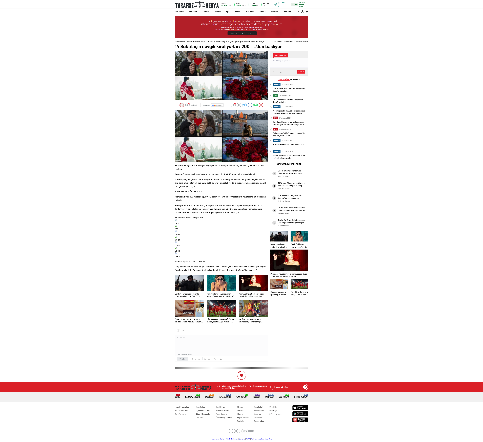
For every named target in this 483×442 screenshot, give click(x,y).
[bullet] (209, 358)
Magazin (210, 42)
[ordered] (205, 358)
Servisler (193, 11)
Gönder (182, 359)
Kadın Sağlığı (220, 42)
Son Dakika (179, 11)
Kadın (237, 11)
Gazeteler (287, 11)
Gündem (205, 11)
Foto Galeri (249, 11)
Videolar (262, 11)
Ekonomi (218, 11)
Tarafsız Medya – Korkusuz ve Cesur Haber (190, 42)
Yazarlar (274, 11)
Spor (228, 11)
